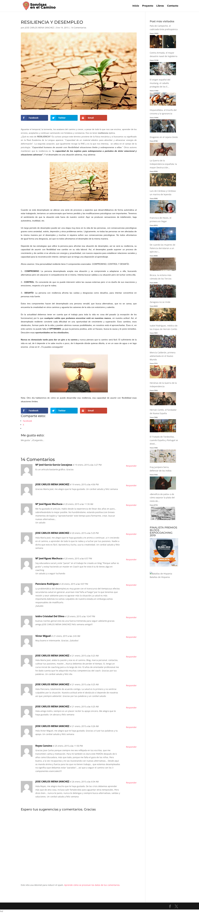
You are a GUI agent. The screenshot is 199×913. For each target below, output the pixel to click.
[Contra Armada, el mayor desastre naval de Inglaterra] (163, 75)
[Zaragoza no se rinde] (163, 321)
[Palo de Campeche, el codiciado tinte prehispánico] (163, 48)
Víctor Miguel (43, 636)
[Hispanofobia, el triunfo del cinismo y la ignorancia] (163, 132)
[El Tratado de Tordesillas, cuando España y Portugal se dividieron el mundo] (163, 462)
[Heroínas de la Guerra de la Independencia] (163, 405)
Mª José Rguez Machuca (48, 504)
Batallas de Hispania (160, 577)
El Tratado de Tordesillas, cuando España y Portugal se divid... (164, 440)
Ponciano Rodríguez (47, 583)
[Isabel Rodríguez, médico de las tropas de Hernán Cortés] (163, 348)
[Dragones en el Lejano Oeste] (163, 156)
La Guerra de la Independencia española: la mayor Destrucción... (163, 164)
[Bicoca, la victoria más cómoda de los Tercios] (163, 297)
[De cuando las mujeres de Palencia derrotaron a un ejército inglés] (163, 270)
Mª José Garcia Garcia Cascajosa (53, 464)
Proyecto (147, 6)
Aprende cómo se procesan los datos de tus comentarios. (92, 885)
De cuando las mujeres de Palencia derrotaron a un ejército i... (162, 248)
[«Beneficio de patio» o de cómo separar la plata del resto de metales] (163, 520)
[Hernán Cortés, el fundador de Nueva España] (163, 432)
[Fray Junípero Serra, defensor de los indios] (163, 489)
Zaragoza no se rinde (160, 302)
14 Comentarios (78, 27)
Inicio (135, 6)
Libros (160, 6)
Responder (131, 465)
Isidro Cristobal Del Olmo (49, 616)
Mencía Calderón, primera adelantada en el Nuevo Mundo (162, 356)
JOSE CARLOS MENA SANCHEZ (39, 27)
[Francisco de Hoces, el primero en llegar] (163, 240)
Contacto (172, 6)
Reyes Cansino (43, 745)
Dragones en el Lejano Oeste (164, 137)
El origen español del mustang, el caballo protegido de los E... (160, 83)
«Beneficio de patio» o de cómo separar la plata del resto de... (162, 498)
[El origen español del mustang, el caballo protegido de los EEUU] (163, 105)
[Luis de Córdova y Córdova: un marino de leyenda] (163, 213)
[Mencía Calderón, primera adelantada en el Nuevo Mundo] (163, 378)
